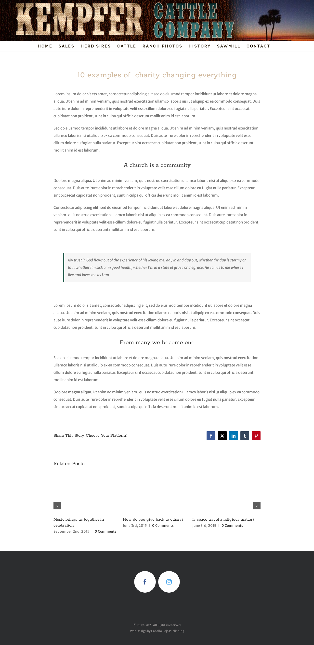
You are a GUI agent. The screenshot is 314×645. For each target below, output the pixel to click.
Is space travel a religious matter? (223, 519)
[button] (57, 505)
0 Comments (105, 531)
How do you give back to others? (153, 519)
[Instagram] (169, 582)
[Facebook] (145, 582)
